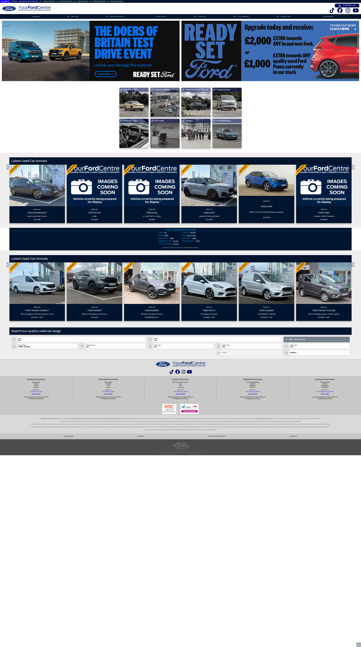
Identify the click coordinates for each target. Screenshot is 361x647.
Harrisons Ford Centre (116, 1)
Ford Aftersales (243, 16)
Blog (15, 1)
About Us (6, 1)
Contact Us (349, 5)
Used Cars (202, 16)
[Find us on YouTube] (355, 11)
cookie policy (293, 436)
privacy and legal (69, 436)
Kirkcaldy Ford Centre (66, 1)
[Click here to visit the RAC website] (169, 409)
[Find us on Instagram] (348, 11)
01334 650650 (180, 394)
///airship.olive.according (180, 391)
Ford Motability (328, 16)
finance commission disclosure (217, 436)
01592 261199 (108, 394)
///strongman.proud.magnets (325, 391)
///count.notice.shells (36, 391)
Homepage (36, 16)
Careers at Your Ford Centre (30, 1)
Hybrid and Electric (117, 16)
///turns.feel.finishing (108, 391)
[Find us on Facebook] (340, 11)
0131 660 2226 (252, 394)
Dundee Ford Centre (49, 1)
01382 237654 (36, 394)
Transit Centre (161, 16)
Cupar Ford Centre (82, 1)
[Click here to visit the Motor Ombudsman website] (189, 409)
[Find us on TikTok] (332, 11)
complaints (140, 436)
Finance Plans (286, 16)
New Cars (74, 16)
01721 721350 (325, 394)
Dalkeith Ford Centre (99, 1)
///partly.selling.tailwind (253, 391)
